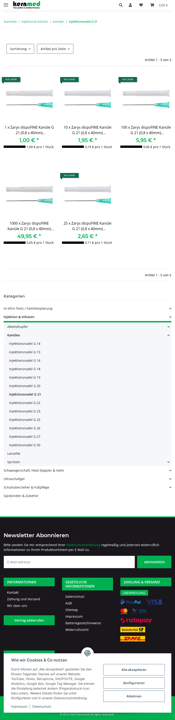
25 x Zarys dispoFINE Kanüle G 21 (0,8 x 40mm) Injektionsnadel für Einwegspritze (87, 226)
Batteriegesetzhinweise (83, 623)
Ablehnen (134, 696)
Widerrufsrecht (77, 629)
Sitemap (71, 610)
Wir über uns (17, 605)
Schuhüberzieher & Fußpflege (26, 487)
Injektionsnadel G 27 (24, 436)
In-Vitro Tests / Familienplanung (28, 308)
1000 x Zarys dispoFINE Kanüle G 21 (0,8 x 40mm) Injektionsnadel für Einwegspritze (29, 226)
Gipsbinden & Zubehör (21, 496)
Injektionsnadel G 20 (24, 386)
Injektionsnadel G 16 (24, 360)
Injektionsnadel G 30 (24, 445)
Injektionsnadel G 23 (24, 411)
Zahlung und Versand (23, 599)
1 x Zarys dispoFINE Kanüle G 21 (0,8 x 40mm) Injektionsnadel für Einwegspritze (29, 130)
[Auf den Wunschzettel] (47, 81)
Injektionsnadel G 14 (24, 343)
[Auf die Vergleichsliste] (35, 81)
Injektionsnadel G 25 (24, 419)
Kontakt (13, 592)
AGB (68, 603)
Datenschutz (41, 706)
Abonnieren (154, 562)
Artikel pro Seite (53, 49)
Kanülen (13, 335)
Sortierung (18, 49)
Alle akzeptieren (134, 670)
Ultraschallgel (14, 479)
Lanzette (13, 453)
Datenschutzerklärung (83, 545)
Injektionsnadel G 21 (25, 394)
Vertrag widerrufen (29, 620)
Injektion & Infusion (19, 317)
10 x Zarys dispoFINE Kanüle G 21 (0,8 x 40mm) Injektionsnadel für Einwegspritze (87, 130)
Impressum (19, 706)
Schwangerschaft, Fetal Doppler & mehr (34, 470)
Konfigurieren (134, 683)
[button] (122, 5)
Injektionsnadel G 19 (24, 377)
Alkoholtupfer (17, 326)
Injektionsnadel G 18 (24, 369)
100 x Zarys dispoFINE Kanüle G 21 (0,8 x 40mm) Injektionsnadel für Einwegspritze (146, 130)
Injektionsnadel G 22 (24, 403)
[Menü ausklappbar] (6, 3)
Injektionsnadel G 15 (24, 352)
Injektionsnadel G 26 (24, 428)
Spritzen (13, 462)
